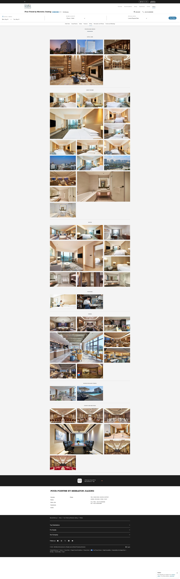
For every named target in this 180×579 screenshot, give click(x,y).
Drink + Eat (53, 502)
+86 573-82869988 (148, 12)
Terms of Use (66, 550)
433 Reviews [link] (66, 12)
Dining (135, 6)
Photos (71, 497)
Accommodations (128, 6)
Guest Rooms (74, 23)
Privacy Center (86, 550)
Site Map (51, 551)
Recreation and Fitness (99, 23)
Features (86, 23)
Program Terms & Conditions (76, 550)
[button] (144, 2)
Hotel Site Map (58, 551)
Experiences (142, 6)
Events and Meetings (110, 23)
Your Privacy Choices (97, 550)
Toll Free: (98, 501)
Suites (80, 23)
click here (172, 576)
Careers (61, 550)
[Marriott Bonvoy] (152, 2)
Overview (120, 6)
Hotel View (67, 23)
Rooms (52, 499)
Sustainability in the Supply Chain (118, 550)
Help (63, 551)
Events (148, 6)
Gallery (153, 6)
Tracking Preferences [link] (54, 550)
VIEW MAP (137, 12)
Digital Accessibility (107, 550)
